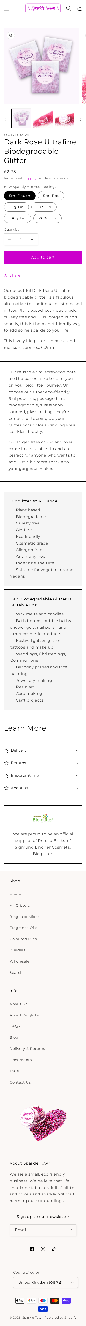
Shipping (30, 178)
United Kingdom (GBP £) (40, 1282)
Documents (21, 1060)
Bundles (17, 950)
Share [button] (15, 275)
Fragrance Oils (23, 928)
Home (15, 894)
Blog (14, 1037)
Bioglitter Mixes (24, 917)
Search (16, 973)
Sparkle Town (33, 1317)
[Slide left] (5, 119)
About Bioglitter (25, 1015)
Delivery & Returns (27, 1049)
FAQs (15, 1026)
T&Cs (14, 1071)
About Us (18, 1004)
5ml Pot (51, 196)
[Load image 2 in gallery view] (43, 118)
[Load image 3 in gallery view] (64, 118)
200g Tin (47, 218)
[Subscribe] (70, 1230)
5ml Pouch (19, 196)
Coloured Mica (23, 939)
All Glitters (20, 905)
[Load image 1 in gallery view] (21, 118)
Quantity (11, 229)
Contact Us (20, 1082)
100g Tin (17, 218)
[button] (6, 8)
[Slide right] (80, 119)
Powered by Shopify (60, 1317)
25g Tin (16, 207)
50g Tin (44, 207)
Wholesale (20, 961)
